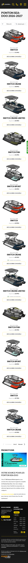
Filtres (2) (8, 24)
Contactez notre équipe (7, 494)
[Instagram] (24, 532)
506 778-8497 (7, 520)
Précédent (8, 444)
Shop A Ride (11, 554)
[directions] (20, 4)
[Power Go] (14, 557)
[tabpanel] (19, 523)
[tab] (17, 512)
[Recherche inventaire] (13, 4)
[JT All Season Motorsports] (5, 4)
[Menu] (25, 4)
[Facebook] (22, 532)
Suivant (20, 444)
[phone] (17, 4)
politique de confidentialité (12, 545)
